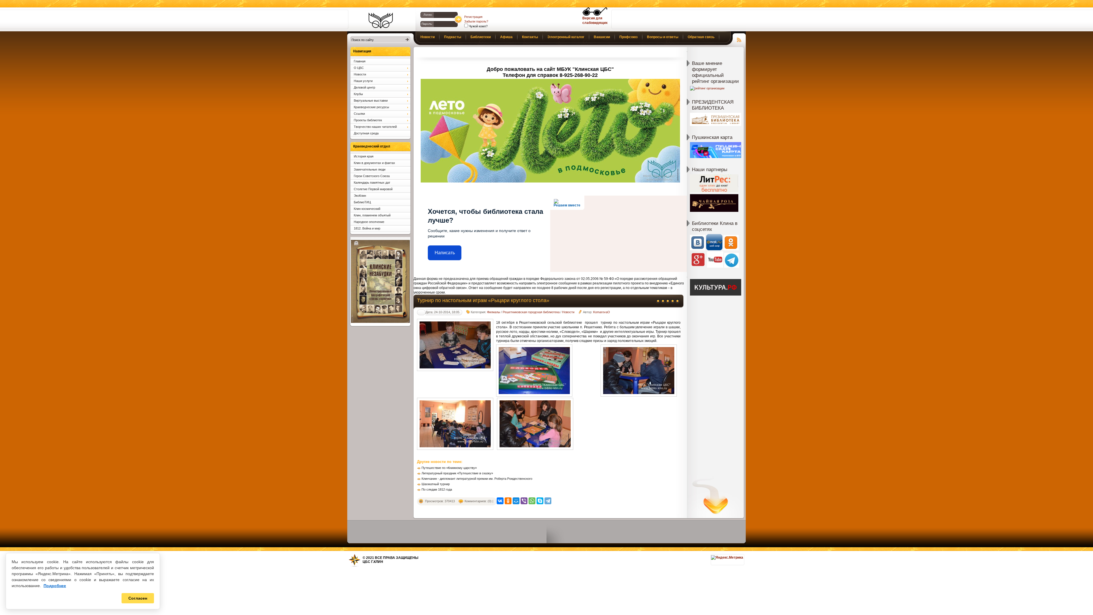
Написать (445, 252)
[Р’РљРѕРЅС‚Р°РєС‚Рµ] (500, 500)
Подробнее (55, 585)
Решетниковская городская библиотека (531, 312)
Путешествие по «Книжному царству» (449, 468)
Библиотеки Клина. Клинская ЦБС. (381, 20)
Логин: (428, 14)
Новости (568, 312)
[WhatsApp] (532, 500)
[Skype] (540, 500)
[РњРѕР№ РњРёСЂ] (516, 500)
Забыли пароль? (476, 21)
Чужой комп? (478, 26)
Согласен (137, 598)
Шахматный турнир (436, 484)
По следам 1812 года (437, 489)
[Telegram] (548, 500)
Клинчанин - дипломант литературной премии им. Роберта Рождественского (477, 478)
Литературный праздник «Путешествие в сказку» (457, 473)
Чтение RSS (739, 39)
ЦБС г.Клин (373, 562)
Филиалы (493, 312)
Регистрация (473, 17)
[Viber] (524, 500)
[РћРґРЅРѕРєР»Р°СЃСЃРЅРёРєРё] (508, 500)
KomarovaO (601, 312)
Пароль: (427, 23)
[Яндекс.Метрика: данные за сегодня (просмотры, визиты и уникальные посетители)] (727, 557)
